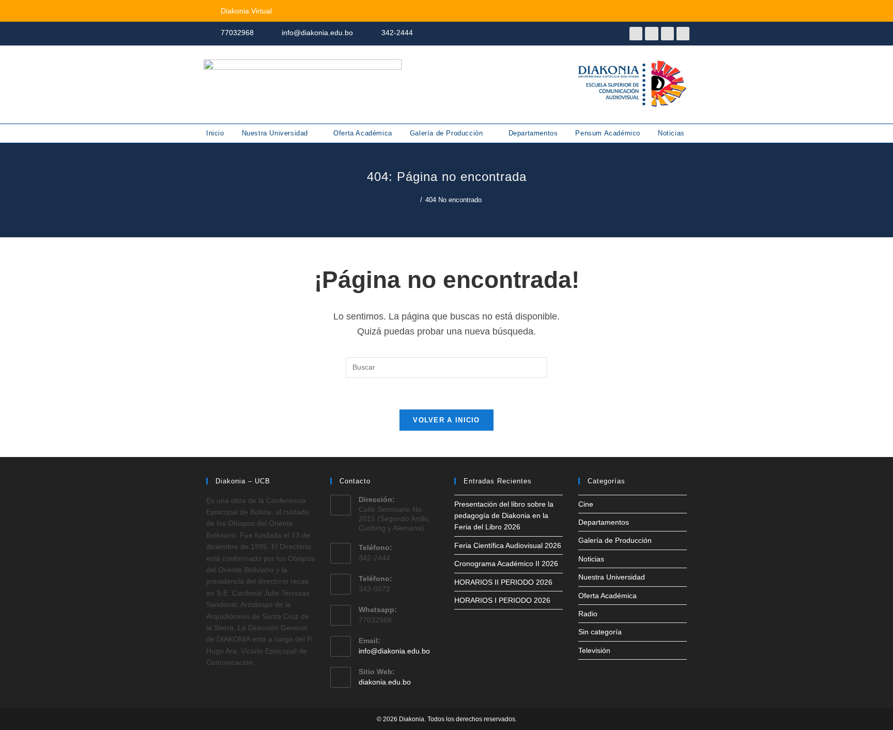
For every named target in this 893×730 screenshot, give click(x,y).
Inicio (215, 133)
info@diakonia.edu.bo (394, 651)
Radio (587, 614)
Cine (585, 504)
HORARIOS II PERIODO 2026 (503, 582)
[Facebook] (635, 33)
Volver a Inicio (446, 420)
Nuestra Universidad (276, 133)
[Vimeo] (682, 33)
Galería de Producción (447, 133)
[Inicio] (414, 200)
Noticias (671, 133)
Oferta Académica (362, 133)
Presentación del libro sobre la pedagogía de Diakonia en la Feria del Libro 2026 (503, 515)
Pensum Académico (607, 133)
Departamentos (533, 133)
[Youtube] (651, 33)
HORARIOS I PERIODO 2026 (502, 600)
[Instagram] (667, 33)
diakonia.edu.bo (385, 682)
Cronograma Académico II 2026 (506, 563)
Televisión (594, 650)
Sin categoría (600, 632)
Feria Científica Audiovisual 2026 (507, 545)
